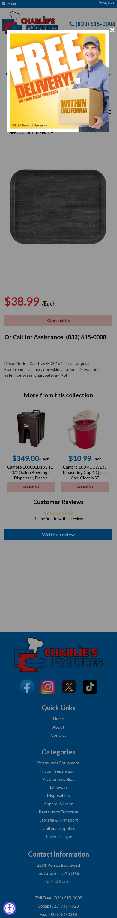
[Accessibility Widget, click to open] (9, 908)
